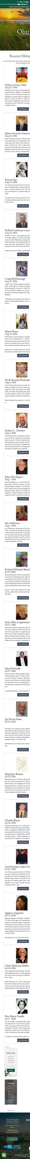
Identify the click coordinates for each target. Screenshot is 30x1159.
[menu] (27, 2)
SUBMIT (11, 1070)
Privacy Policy (22, 1156)
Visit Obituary (23, 109)
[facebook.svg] (8, 1139)
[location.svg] (14, 1139)
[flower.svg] (11, 1139)
